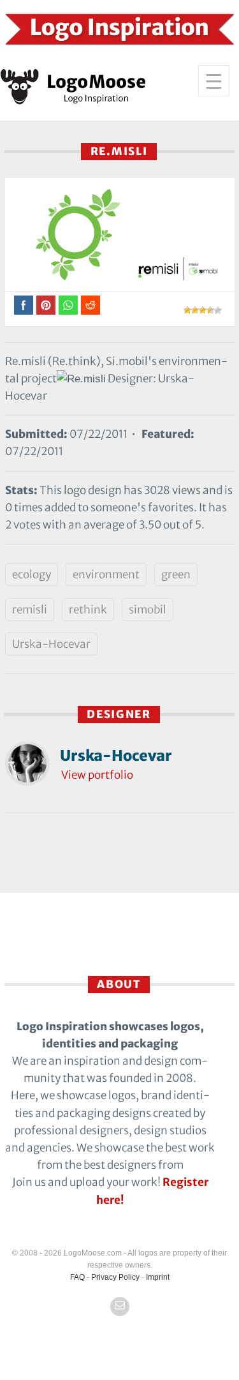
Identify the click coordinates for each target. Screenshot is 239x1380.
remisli (29, 610)
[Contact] (119, 1306)
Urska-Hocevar (51, 644)
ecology (31, 574)
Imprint (158, 1277)
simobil (147, 610)
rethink (88, 610)
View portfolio (97, 775)
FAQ (77, 1277)
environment (106, 574)
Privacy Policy (115, 1277)
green (176, 574)
